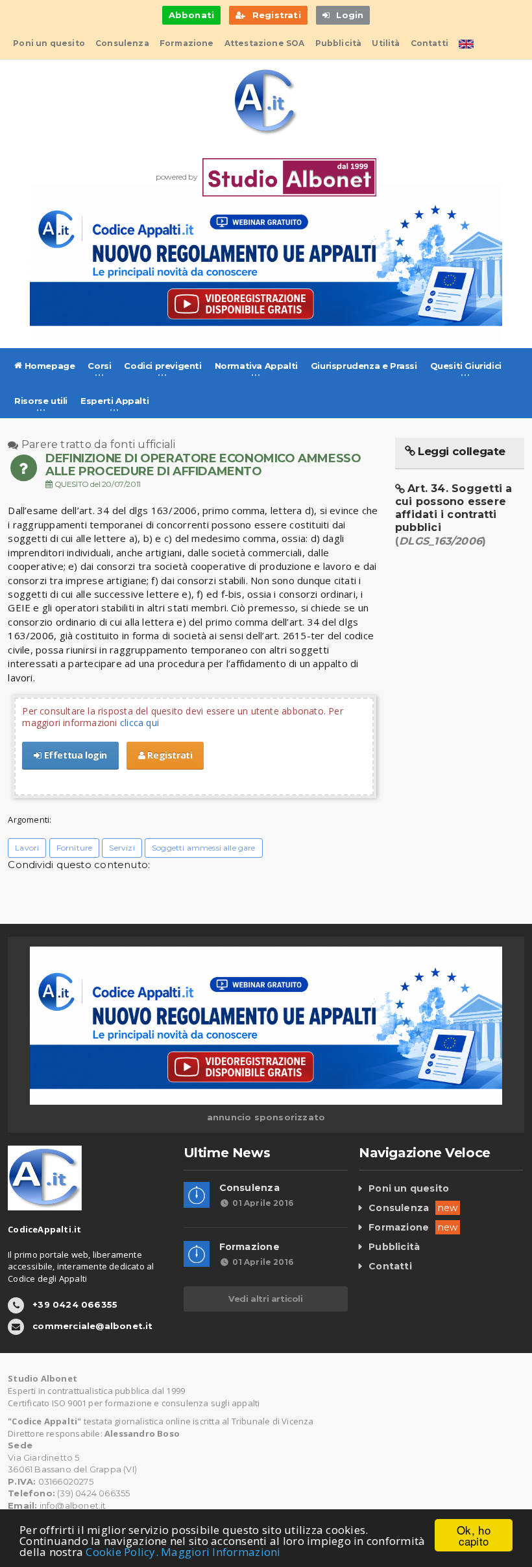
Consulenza (122, 43)
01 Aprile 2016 (262, 1203)
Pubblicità (338, 43)
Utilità (386, 43)
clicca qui (139, 722)
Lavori (27, 848)
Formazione (187, 43)
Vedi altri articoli (265, 1298)
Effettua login (74, 755)
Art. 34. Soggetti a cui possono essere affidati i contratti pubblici (454, 514)
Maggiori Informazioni (220, 1551)
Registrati (169, 755)
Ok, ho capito (473, 1535)
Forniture (74, 848)
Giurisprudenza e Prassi (364, 365)
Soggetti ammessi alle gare (204, 848)
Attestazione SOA (264, 43)
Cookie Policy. (122, 1551)
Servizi (121, 848)
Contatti (429, 43)
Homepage (48, 365)
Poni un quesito (49, 43)
